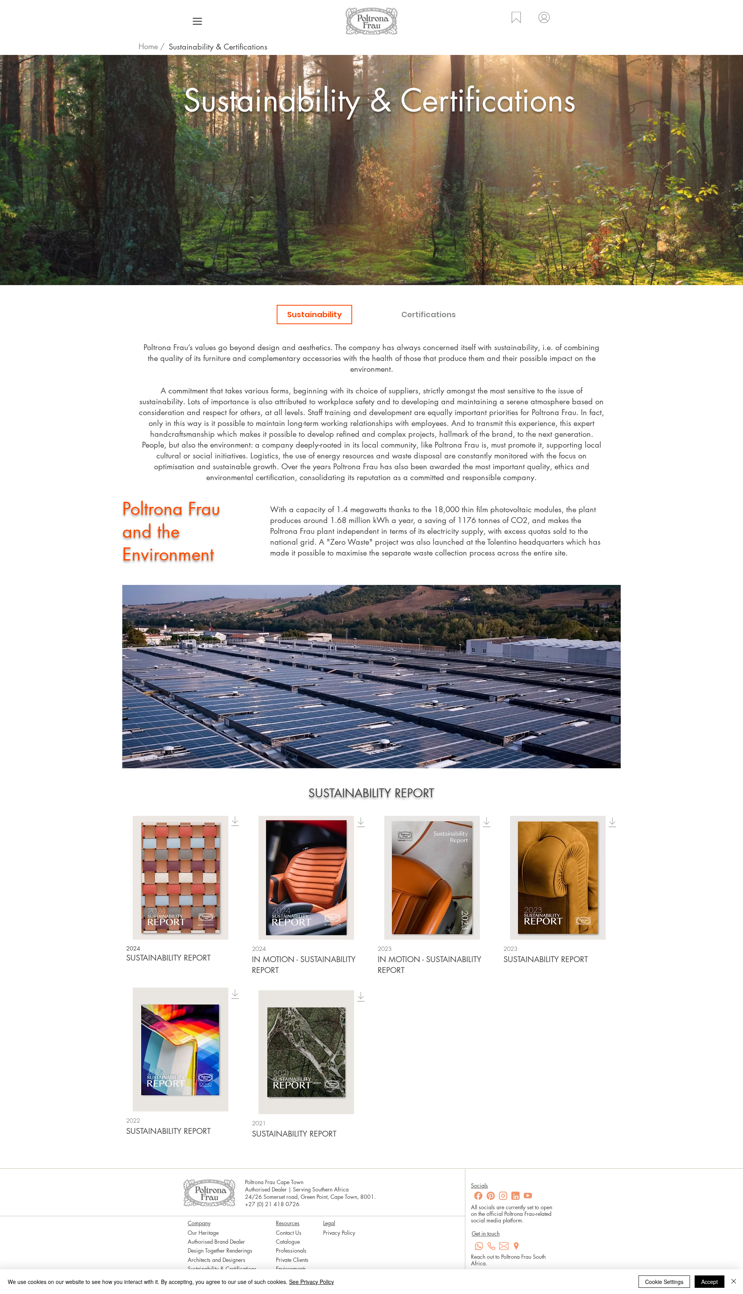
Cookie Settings (664, 1281)
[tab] (314, 314)
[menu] (197, 21)
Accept (709, 1281)
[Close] (733, 1281)
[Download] (235, 820)
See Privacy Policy (311, 1281)
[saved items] (515, 22)
